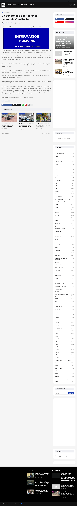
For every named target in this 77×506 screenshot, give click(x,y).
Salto (64, 341)
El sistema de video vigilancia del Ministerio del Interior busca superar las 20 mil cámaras (26, 125)
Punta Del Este (64, 328)
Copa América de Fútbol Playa (64, 199)
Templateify (10, 503)
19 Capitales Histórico (64, 151)
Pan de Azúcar (64, 306)
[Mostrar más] (31, 105)
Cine (64, 188)
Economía (64, 218)
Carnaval (64, 177)
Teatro (64, 365)
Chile (64, 183)
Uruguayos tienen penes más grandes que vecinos (68, 53)
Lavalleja (64, 262)
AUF (64, 167)
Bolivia (64, 169)
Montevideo (64, 281)
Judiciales (64, 255)
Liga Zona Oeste (64, 267)
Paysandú (64, 312)
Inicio (3, 1)
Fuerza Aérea (64, 244)
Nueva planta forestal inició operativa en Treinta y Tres (68, 72)
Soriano (64, 357)
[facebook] (68, 1)
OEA (64, 301)
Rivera (64, 333)
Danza (64, 210)
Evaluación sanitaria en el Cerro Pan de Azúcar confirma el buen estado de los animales (68, 62)
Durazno (64, 215)
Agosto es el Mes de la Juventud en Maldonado (41, 491)
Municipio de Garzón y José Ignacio (64, 295)
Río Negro (64, 330)
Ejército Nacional (64, 226)
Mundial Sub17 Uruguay (64, 286)
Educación (64, 223)
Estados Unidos (64, 231)
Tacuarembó (64, 363)
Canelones (64, 175)
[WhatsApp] (23, 105)
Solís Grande (64, 355)
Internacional (64, 252)
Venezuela (64, 376)
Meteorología (64, 275)
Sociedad (13, 1)
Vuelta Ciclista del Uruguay (64, 379)
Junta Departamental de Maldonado (64, 259)
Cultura (64, 204)
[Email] (29, 105)
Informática (64, 250)
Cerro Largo (64, 180)
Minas (64, 278)
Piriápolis (64, 317)
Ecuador (64, 220)
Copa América (64, 196)
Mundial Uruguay (64, 291)
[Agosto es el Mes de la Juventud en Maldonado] (30, 492)
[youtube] (72, 1)
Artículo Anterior (6, 133)
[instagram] (69, 22)
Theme (23, 503)
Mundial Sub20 (64, 289)
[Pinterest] (26, 105)
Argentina (64, 159)
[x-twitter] (70, 1)
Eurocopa (64, 234)
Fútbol (64, 247)
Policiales (7, 1)
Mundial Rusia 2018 (64, 283)
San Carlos (64, 346)
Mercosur (64, 273)
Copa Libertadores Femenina (64, 201)
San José (64, 349)
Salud (64, 344)
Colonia (64, 193)
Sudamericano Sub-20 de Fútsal (64, 360)
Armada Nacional (64, 161)
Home (74, 503)
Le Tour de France (64, 265)
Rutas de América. (64, 338)
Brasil (64, 172)
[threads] (59, 25)
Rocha (64, 336)
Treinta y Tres (64, 368)
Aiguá (64, 156)
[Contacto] (69, 25)
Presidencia (64, 325)
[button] (70, 5)
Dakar (64, 207)
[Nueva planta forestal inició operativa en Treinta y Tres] (58, 71)
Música (64, 298)
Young (64, 381)
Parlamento (64, 309)
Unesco (64, 373)
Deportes (64, 212)
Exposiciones (64, 236)
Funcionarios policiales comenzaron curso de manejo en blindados (8, 125)
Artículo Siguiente (46, 133)
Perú (64, 314)
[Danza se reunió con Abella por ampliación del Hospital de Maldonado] (30, 475)
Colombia (64, 191)
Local (30, 4)
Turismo (64, 371)
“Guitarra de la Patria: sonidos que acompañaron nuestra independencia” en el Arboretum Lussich (42, 483)
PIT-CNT (64, 320)
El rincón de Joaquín (64, 228)
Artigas (64, 164)
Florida (64, 242)
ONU (64, 304)
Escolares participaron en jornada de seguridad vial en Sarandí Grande (43, 125)
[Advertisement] (64, 104)
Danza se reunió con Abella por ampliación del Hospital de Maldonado (42, 475)
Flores (64, 239)
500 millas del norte (64, 153)
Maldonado (64, 270)
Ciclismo (64, 185)
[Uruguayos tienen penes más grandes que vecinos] (58, 53)
